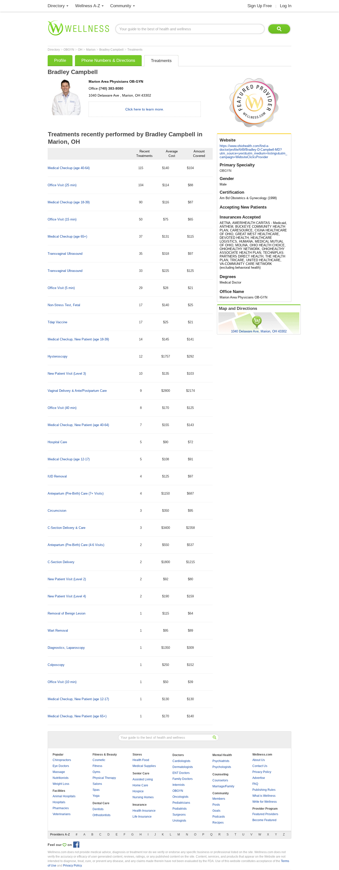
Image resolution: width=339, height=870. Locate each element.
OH (80, 49)
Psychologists (221, 767)
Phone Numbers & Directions (108, 60)
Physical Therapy (104, 778)
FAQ (255, 784)
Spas (96, 790)
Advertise (258, 778)
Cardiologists (181, 761)
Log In (285, 5)
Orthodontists (101, 815)
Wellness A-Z (87, 5)
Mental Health (222, 755)
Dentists (98, 809)
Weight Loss (61, 784)
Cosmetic (99, 760)
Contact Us (259, 766)
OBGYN (69, 49)
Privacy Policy (261, 772)
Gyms (96, 772)
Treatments (134, 49)
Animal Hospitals (64, 796)
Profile (60, 60)
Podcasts (218, 816)
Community (120, 5)
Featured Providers (265, 814)
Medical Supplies (144, 766)
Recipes (218, 822)
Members (218, 798)
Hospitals (59, 802)
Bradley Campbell (111, 49)
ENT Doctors (181, 773)
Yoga (96, 796)
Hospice (138, 791)
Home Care (140, 785)
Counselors (220, 780)
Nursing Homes (143, 797)
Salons (97, 784)
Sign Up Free (259, 5)
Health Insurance (144, 810)
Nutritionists (60, 778)
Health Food (141, 760)
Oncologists (180, 796)
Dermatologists (182, 767)
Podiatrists (179, 808)
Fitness (97, 766)
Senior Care (141, 773)
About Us (258, 760)
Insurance (140, 804)
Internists (178, 785)
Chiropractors (62, 760)
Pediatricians (181, 802)
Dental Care (101, 803)
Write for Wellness (264, 801)
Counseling (220, 774)
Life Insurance (142, 816)
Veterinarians (61, 814)
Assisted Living (143, 779)
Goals (216, 810)
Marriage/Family (223, 786)
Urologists (179, 820)
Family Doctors (182, 779)
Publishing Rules (263, 790)
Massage (59, 772)
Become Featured (264, 820)
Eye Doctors (61, 766)
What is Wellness (263, 796)
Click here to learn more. (144, 109)
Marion (91, 49)
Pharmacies (61, 808)
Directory (56, 5)
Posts (216, 804)
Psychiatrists (220, 761)
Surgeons (179, 814)
